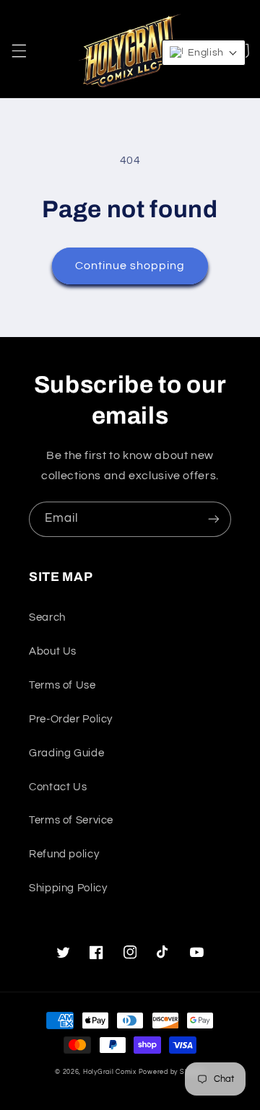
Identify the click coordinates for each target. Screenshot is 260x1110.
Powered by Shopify (172, 1072)
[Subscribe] (213, 519)
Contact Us (58, 787)
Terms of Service (71, 820)
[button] (18, 50)
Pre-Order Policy (71, 719)
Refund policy (64, 854)
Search (47, 617)
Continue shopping (130, 265)
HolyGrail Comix (109, 1072)
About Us (53, 651)
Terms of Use (62, 685)
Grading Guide (66, 753)
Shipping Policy (68, 888)
